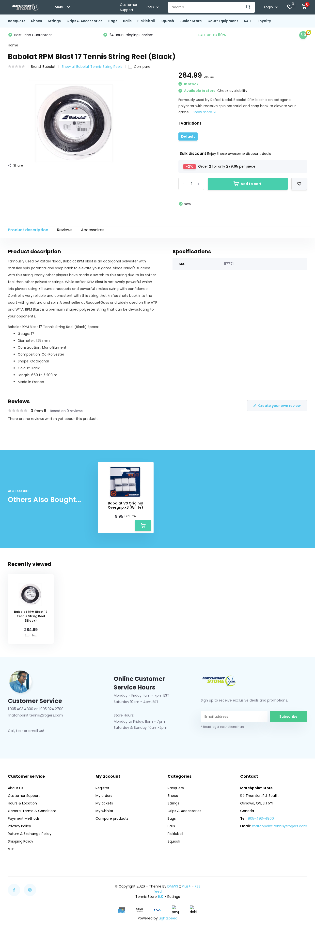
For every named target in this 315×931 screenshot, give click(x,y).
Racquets (16, 20)
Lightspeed (168, 918)
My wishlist (104, 810)
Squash (167, 20)
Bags (112, 20)
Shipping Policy (20, 841)
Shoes (36, 20)
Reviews (64, 230)
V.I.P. (11, 848)
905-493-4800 (261, 818)
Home (13, 45)
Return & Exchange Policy (29, 833)
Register (102, 788)
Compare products (111, 818)
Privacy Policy (19, 826)
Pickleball (146, 20)
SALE (248, 20)
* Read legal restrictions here (222, 727)
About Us (15, 788)
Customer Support (128, 7)
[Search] (248, 7)
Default (188, 136)
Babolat (49, 66)
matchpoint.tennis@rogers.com (279, 826)
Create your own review (279, 405)
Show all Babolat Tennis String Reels (92, 66)
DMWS (172, 886)
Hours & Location (22, 803)
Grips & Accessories (84, 20)
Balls (127, 20)
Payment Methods (24, 818)
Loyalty (264, 20)
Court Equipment (222, 20)
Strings (54, 20)
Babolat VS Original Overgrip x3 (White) (125, 505)
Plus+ (186, 886)
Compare (142, 66)
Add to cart (251, 183)
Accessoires (92, 230)
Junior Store (191, 20)
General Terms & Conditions (32, 810)
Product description (28, 230)
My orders (103, 795)
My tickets (104, 803)
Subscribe (288, 716)
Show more (203, 112)
